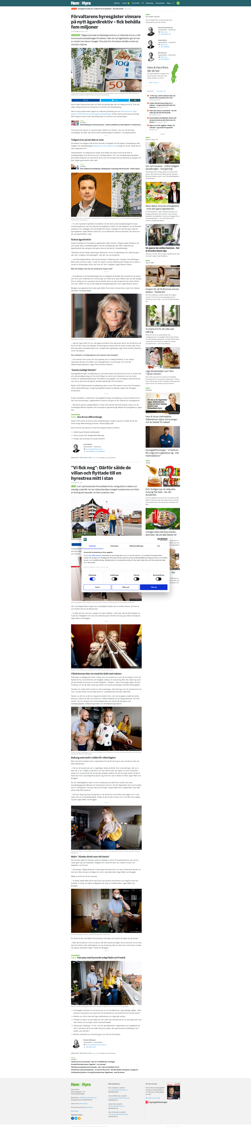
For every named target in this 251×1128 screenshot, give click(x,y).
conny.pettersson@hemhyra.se (118, 1098)
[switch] (114, 579)
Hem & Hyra (83, 1104)
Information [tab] (114, 546)
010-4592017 (165, 59)
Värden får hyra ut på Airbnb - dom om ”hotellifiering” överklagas (93, 1062)
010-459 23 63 (91, 1047)
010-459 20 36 (166, 34)
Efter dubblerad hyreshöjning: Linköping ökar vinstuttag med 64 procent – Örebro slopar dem (111, 169)
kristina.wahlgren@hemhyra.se (96, 1045)
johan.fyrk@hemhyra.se (116, 1106)
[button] (126, 3)
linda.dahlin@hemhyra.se (94, 449)
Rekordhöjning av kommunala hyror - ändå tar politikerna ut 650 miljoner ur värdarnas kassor (111, 125)
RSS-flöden (75, 1111)
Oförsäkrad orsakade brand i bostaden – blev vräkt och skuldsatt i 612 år (95, 1067)
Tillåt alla (154, 587)
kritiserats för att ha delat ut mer (105, 146)
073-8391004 (100, 451)
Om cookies (176, 1126)
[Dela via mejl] (135, 100)
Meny (169, 3)
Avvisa (97, 587)
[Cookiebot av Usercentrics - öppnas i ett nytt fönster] (158, 539)
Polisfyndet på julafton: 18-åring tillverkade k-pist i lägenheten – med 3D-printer (98, 1072)
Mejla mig (164, 32)
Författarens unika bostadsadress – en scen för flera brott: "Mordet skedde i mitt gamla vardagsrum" (105, 1070)
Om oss (169, 1126)
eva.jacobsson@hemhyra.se (117, 1090)
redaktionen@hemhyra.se (88, 1098)
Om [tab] (158, 546)
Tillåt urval (125, 587)
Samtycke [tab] (92, 546)
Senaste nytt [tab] (161, 91)
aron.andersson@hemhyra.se (118, 1114)
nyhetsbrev (89, 1107)
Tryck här (95, 458)
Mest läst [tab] (150, 91)
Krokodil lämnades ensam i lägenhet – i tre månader (88, 1064)
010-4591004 (90, 451)
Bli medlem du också (153, 1098)
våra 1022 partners (95, 555)
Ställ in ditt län (154, 83)
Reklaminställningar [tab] (136, 546)
